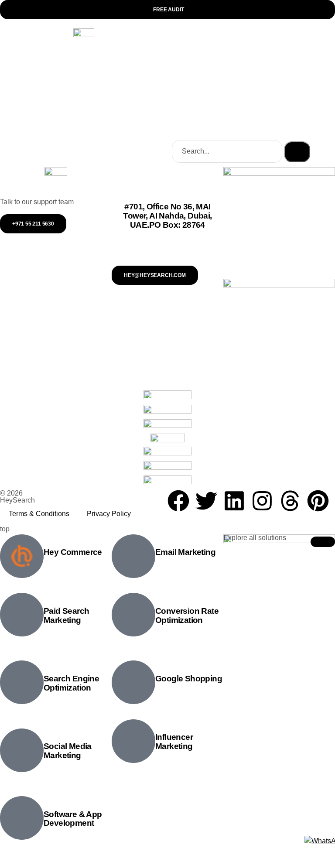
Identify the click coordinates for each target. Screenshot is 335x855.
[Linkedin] (234, 501)
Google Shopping (188, 678)
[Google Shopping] (133, 682)
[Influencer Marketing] (133, 741)
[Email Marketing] (133, 556)
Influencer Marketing (174, 741)
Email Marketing (185, 552)
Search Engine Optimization (71, 683)
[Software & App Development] (22, 818)
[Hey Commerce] (22, 556)
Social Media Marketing (68, 751)
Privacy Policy (109, 513)
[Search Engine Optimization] (22, 682)
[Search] (297, 151)
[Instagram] (262, 501)
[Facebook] (178, 501)
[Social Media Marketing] (22, 750)
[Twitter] (206, 501)
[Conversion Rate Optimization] (133, 614)
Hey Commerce (73, 552)
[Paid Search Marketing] (22, 614)
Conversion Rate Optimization (187, 615)
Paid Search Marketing (66, 615)
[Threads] (290, 501)
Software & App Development (73, 819)
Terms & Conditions (39, 513)
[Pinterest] (318, 501)
